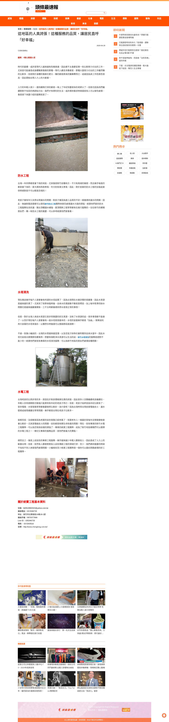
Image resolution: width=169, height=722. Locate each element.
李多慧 (144, 163)
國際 (136, 18)
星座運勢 (119, 158)
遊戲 (96, 23)
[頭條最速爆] (40, 8)
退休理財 (145, 158)
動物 (148, 18)
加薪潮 (144, 168)
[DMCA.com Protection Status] (126, 710)
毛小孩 (132, 153)
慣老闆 (119, 168)
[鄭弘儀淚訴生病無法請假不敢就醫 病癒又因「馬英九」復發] (91, 678)
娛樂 (67, 18)
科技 (159, 18)
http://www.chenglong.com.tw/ (35, 527)
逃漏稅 (119, 173)
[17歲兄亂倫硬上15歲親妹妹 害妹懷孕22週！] (61, 597)
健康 (79, 18)
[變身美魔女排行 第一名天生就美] (61, 621)
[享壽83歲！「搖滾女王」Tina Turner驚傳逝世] (61, 678)
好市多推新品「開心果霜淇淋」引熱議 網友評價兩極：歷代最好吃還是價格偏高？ (91, 633)
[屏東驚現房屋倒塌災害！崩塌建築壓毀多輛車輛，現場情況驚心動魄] (91, 655)
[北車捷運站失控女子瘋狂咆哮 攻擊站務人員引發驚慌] (91, 597)
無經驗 (132, 173)
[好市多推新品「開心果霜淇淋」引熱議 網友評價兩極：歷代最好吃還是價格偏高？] (91, 621)
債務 (125, 18)
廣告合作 (91, 710)
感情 (10, 18)
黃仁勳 (119, 154)
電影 (102, 18)
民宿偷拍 (145, 173)
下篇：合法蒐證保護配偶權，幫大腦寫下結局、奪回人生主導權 (133, 67)
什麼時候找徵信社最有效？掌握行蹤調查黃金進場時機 (133, 36)
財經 (56, 18)
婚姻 (21, 18)
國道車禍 (132, 163)
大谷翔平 (145, 153)
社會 (90, 18)
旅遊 (33, 18)
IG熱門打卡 (119, 163)
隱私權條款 (102, 710)
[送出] (104, 13)
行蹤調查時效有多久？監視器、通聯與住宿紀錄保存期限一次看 (133, 44)
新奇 (73, 23)
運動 (44, 18)
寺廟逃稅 (132, 168)
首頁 (19, 29)
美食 (84, 23)
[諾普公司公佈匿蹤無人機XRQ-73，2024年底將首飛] (32, 655)
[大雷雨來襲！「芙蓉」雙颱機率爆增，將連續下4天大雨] (32, 597)
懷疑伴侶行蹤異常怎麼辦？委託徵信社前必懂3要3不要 (133, 51)
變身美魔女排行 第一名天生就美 (61, 630)
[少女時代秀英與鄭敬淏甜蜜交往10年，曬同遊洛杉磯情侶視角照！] (32, 678)
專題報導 (27, 29)
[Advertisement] (61, 565)
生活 (113, 18)
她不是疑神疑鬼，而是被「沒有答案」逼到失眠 (134, 59)
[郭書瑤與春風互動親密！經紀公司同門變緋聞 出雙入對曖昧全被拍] (61, 655)
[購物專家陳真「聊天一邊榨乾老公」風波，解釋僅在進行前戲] (32, 621)
